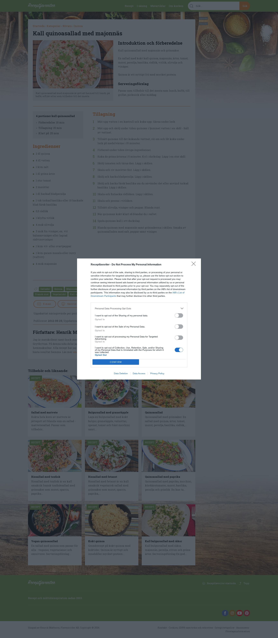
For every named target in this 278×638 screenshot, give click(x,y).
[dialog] (139, 319)
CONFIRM (116, 362)
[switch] (179, 315)
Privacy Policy (157, 373)
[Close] (195, 265)
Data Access (139, 373)
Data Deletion (121, 373)
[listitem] (139, 308)
